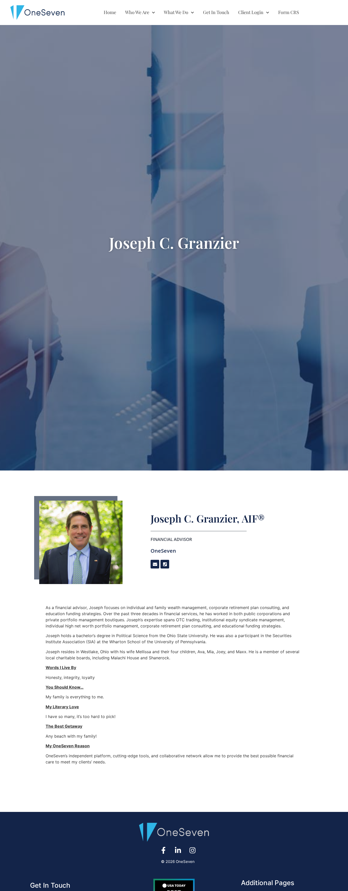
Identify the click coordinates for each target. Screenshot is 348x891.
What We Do (176, 12)
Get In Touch (216, 12)
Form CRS (288, 12)
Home (110, 12)
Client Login (250, 12)
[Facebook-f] (163, 850)
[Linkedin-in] (178, 850)
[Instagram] (192, 850)
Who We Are (137, 12)
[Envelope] (155, 564)
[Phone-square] (164, 564)
